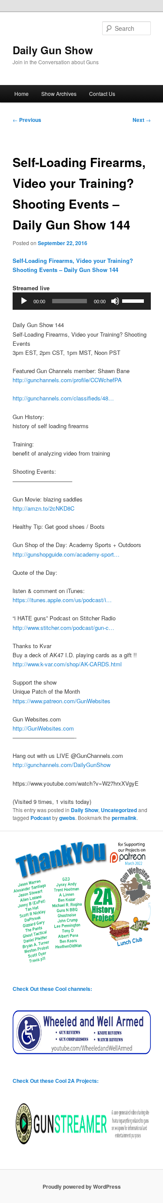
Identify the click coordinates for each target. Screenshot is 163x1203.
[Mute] (115, 301)
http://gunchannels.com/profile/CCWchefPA (67, 380)
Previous (27, 120)
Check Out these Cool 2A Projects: (56, 1081)
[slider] (134, 300)
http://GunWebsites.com (43, 728)
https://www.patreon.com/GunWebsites (61, 701)
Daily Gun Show (53, 50)
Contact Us (102, 93)
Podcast (40, 818)
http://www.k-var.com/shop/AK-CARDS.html (67, 664)
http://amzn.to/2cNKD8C (43, 508)
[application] (82, 301)
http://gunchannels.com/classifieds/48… (63, 398)
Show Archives (59, 93)
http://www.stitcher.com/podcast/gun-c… (63, 627)
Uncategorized (119, 810)
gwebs (67, 818)
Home (21, 93)
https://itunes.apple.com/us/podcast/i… (62, 600)
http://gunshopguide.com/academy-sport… (66, 554)
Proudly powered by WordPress (82, 1186)
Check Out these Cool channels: (52, 989)
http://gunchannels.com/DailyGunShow (61, 764)
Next (142, 120)
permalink (124, 818)
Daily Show (84, 810)
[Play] (24, 301)
